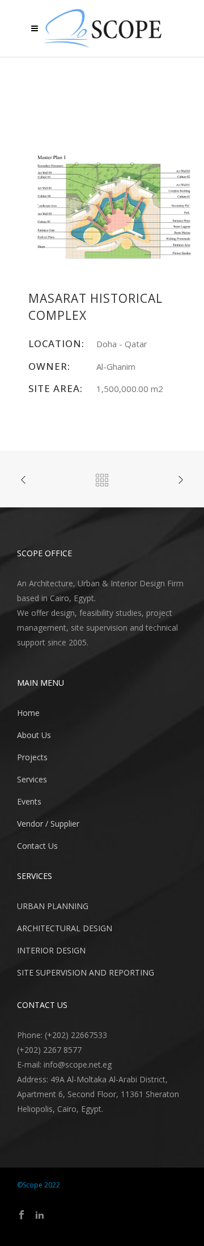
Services (32, 779)
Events (29, 801)
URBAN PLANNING (52, 906)
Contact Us (37, 845)
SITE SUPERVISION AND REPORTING (85, 972)
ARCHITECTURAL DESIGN (64, 928)
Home (28, 712)
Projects (32, 757)
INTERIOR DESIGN (51, 950)
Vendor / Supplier (48, 823)
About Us (34, 735)
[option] (113, 208)
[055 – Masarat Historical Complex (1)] (113, 207)
